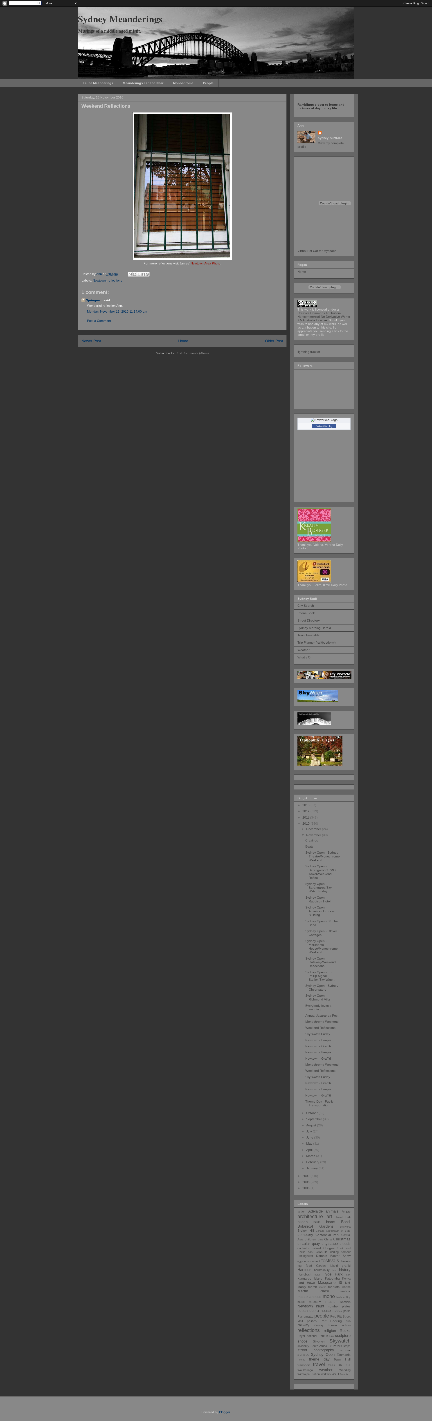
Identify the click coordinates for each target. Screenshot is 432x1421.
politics (312, 1321)
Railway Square (325, 1325)
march (312, 1287)
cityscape (330, 1244)
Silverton (318, 1341)
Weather (303, 650)
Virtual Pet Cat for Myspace (316, 251)
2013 (306, 805)
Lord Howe (306, 1282)
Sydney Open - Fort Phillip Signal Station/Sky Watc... (320, 976)
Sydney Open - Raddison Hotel (318, 899)
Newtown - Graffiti (318, 1046)
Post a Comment (99, 320)
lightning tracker (308, 352)
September (314, 1119)
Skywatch (340, 1341)
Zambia (344, 1374)
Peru (333, 1316)
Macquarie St (330, 1282)
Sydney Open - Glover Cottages (321, 933)
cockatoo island (309, 1248)
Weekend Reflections (320, 1027)
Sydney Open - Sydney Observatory (321, 987)
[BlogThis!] (134, 274)
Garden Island (327, 1265)
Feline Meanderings (98, 83)
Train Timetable (308, 635)
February (313, 1162)
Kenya (346, 1278)
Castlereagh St (334, 1230)
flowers (345, 1261)
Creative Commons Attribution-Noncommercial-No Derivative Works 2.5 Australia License (323, 316)
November (314, 835)
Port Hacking (331, 1321)
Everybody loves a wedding (318, 1007)
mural (301, 1302)
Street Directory (308, 620)
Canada (320, 1230)
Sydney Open (323, 1354)
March (311, 1156)
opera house (320, 1311)
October (312, 1113)
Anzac (346, 1211)
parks (347, 1311)
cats (348, 1230)
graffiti (346, 1265)
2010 (306, 823)
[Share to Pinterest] (147, 274)
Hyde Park (333, 1274)
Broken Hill (305, 1230)
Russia (330, 1336)
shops (302, 1341)
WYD (335, 1374)
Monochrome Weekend (322, 1021)
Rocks (345, 1331)
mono (329, 1296)
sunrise (345, 1350)
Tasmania (344, 1354)
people (321, 1316)
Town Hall (342, 1359)
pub (348, 1321)
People (208, 83)
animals (332, 1211)
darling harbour (340, 1252)
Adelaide (315, 1211)
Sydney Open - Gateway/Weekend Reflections (320, 962)
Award (338, 1217)
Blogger (224, 1412)
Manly (301, 1287)
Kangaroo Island (309, 1278)
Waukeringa (305, 1370)
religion (330, 1331)
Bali (348, 1217)
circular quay (308, 1244)
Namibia (345, 1302)
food (309, 1265)
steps (347, 1346)
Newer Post (91, 341)
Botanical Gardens (315, 1226)
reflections (115, 280)
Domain (321, 1256)
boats (330, 1222)
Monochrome (183, 83)
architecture (310, 1216)
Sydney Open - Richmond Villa (317, 997)
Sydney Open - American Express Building (320, 911)
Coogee (329, 1248)
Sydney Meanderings (120, 18)
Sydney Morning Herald (314, 628)
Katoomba (332, 1278)
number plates (339, 1306)
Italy (348, 1274)
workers (326, 1374)
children (310, 1239)
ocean (302, 1311)
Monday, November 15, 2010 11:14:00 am (117, 311)
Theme (301, 1359)
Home (183, 341)
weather (326, 1370)
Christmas (342, 1239)
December (314, 829)
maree (322, 1287)
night (320, 1306)
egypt (300, 1261)
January (312, 1168)
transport (303, 1365)
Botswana (345, 1226)
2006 (306, 1188)
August (311, 1125)
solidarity (303, 1346)
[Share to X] (139, 274)
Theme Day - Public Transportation (319, 1103)
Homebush (304, 1274)
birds (316, 1222)
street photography (315, 1350)
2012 (306, 811)
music (330, 1302)
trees (331, 1365)
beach (302, 1222)
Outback (337, 1311)
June (310, 1137)
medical (345, 1291)
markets (334, 1287)
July (309, 1131)
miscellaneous (309, 1297)
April (309, 1150)
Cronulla (322, 1252)
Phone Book (306, 613)
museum (315, 1302)
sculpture (343, 1336)
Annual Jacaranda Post (321, 1015)
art (329, 1216)
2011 (306, 817)
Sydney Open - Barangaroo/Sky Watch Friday (318, 887)
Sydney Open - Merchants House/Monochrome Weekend (321, 946)
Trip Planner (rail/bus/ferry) (316, 642)
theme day (319, 1359)
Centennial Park (327, 1235)
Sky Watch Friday (317, 1034)
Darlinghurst (305, 1256)
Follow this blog (324, 426)
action (301, 1211)
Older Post (274, 341)
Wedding (345, 1370)
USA (347, 1365)
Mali (348, 1282)
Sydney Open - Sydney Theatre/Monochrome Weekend (322, 856)
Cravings (311, 840)
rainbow (346, 1325)
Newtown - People (318, 1040)
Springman (94, 300)
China (328, 1239)
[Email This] (130, 274)
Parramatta (305, 1316)
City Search (305, 605)
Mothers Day (343, 1297)
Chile (320, 1239)
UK (340, 1365)
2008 (306, 1182)
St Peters (335, 1346)
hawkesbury (322, 1270)
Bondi (346, 1222)
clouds (345, 1244)
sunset (303, 1354)
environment (312, 1261)
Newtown (99, 280)
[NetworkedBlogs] (324, 420)
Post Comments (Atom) (192, 353)
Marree (346, 1287)
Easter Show (340, 1256)
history (345, 1270)
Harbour (304, 1270)
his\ (334, 1270)
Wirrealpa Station (308, 1374)
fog (299, 1265)
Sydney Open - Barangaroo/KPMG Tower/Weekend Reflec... (320, 871)
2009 (306, 1176)
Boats (309, 846)
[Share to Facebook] (143, 274)
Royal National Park (311, 1336)
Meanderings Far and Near (143, 83)
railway (303, 1325)
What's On (304, 657)
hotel (317, 1274)
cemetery (305, 1235)
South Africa (318, 1346)
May (309, 1143)
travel (319, 1364)
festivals (330, 1260)
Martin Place (313, 1291)
